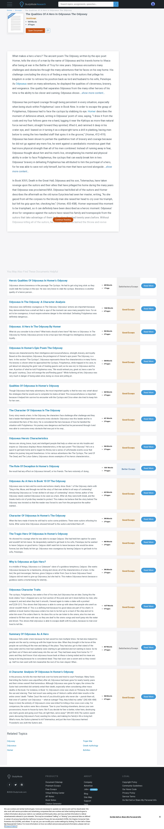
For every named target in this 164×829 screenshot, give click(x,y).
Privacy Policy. (11, 826)
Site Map (88, 797)
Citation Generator (53, 803)
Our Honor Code (129, 789)
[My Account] (154, 4)
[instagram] (22, 786)
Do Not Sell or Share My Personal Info (125, 817)
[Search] (116, 4)
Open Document (35, 30)
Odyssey (11, 741)
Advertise (88, 786)
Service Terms (128, 796)
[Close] (160, 817)
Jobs (86, 789)
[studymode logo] (37, 4)
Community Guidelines (132, 786)
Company (88, 782)
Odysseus (21, 83)
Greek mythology (90, 745)
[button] (9, 5)
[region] (82, 817)
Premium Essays (53, 786)
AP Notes (49, 796)
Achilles (86, 750)
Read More (148, 286)
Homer (92, 111)
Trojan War (87, 741)
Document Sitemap (54, 782)
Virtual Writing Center (54, 793)
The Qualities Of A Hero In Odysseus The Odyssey (56, 14)
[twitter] (16, 786)
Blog (86, 793)
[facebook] (10, 786)
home (9, 10)
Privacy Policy (128, 793)
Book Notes (50, 800)
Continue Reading (63, 220)
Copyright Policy (129, 782)
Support (87, 801)
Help (86, 804)
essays (18, 10)
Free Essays (51, 789)
